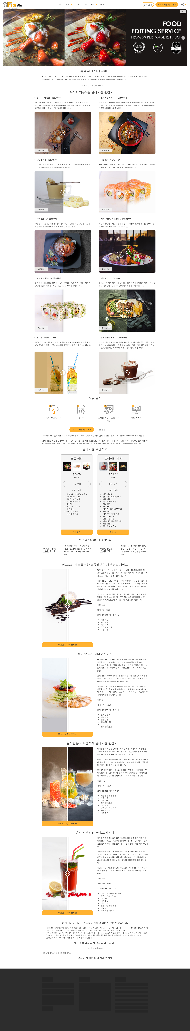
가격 (85, 4)
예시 (78, 4)
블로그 (103, 4)
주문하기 (77, 532)
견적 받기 (147, 4)
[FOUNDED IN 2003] (12, 4)
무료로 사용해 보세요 (166, 4)
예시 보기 (76, 484)
